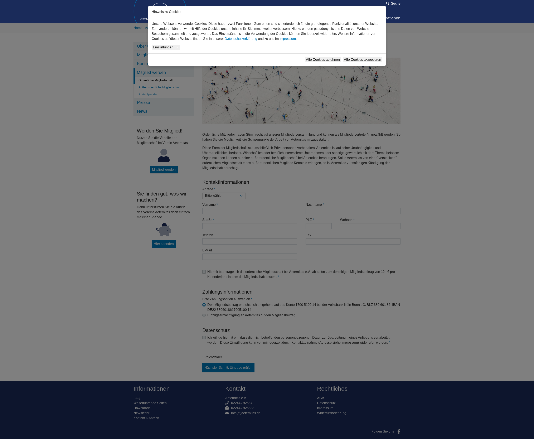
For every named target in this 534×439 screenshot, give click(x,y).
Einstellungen (163, 47)
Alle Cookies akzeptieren (362, 59)
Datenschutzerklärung (241, 38)
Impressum (288, 38)
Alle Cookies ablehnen (323, 59)
